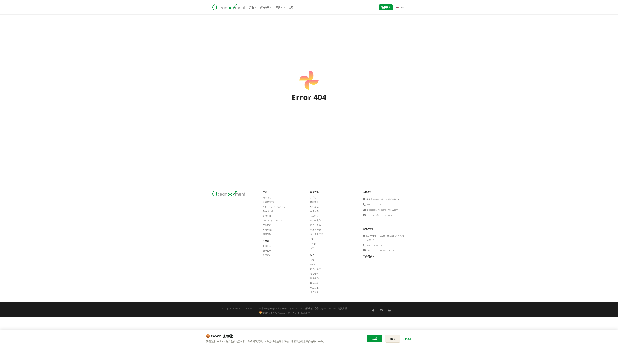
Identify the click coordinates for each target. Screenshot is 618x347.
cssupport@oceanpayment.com (382, 215)
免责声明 (342, 308)
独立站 (313, 197)
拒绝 (392, 338)
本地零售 (314, 201)
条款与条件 (320, 308)
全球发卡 (267, 250)
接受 (374, 338)
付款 (312, 248)
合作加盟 (314, 292)
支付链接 (267, 215)
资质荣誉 (314, 273)
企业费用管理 (316, 234)
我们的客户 (315, 269)
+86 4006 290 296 (375, 245)
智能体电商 (315, 220)
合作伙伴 (314, 264)
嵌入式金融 (315, 225)
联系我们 (314, 282)
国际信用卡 (268, 197)
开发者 (279, 7)
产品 (251, 7)
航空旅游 (314, 211)
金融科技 (314, 215)
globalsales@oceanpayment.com (382, 209)
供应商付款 (315, 229)
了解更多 (407, 338)
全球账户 (267, 255)
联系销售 (385, 7)
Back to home (309, 113)
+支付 (313, 238)
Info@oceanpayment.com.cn (380, 250)
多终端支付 (268, 211)
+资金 (313, 243)
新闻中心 (314, 278)
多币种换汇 (268, 229)
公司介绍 (314, 259)
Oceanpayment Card (272, 220)
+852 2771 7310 (374, 204)
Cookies (332, 308)
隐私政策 (308, 308)
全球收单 (267, 246)
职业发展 (314, 287)
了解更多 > (368, 256)
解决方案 (264, 7)
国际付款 (267, 234)
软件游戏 (314, 206)
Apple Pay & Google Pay (274, 206)
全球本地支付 (269, 201)
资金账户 (267, 225)
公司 (291, 7)
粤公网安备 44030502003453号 (276, 312)
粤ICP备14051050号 (301, 312)
